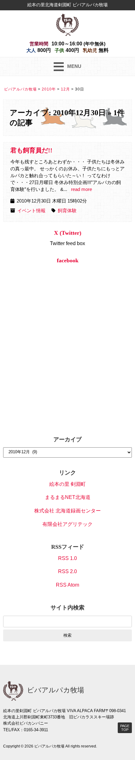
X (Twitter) (67, 233)
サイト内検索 (67, 607)
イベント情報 (31, 210)
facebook (67, 260)
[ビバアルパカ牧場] (67, 24)
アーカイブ (67, 439)
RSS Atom (67, 585)
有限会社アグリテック (67, 524)
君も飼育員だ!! (31, 150)
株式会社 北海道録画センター (67, 510)
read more (81, 189)
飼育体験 (67, 210)
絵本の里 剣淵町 (67, 484)
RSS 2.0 (67, 571)
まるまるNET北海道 (67, 497)
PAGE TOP (124, 728)
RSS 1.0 (67, 558)
